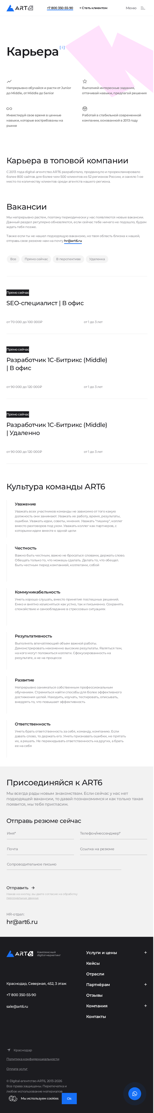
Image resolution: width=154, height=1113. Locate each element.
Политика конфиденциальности (32, 1059)
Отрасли (95, 974)
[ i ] (62, 47)
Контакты (96, 1016)
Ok (69, 1099)
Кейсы (93, 963)
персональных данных (22, 898)
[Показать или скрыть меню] (133, 8)
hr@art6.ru (73, 241)
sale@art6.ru (17, 1006)
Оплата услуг (17, 1069)
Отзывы (94, 995)
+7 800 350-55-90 (60, 8)
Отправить (17, 888)
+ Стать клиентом (93, 8)
